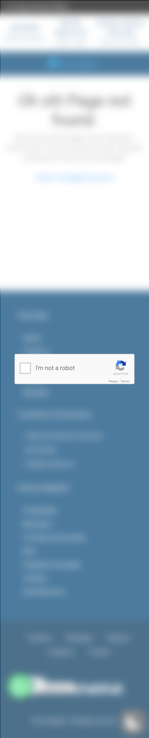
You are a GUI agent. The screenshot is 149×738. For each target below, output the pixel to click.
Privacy (113, 381)
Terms (124, 381)
